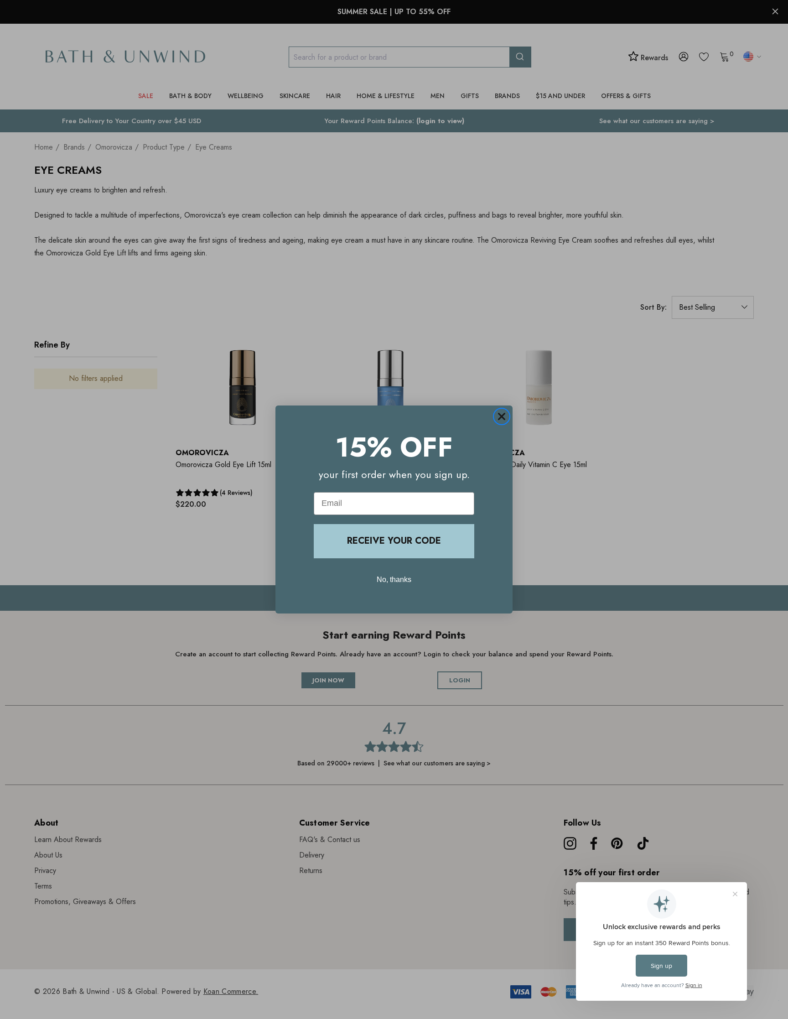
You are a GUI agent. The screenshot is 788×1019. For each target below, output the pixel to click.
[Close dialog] (501, 416)
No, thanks (394, 579)
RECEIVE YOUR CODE (394, 540)
